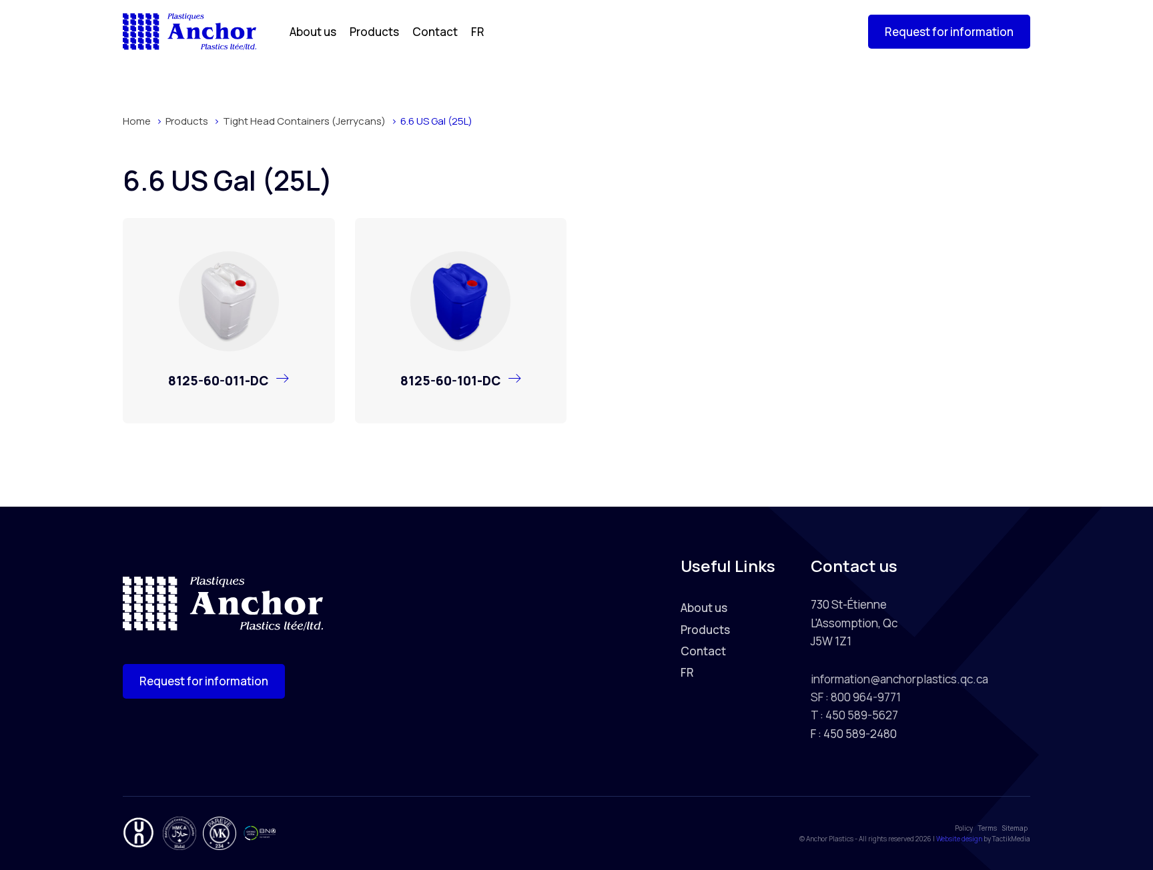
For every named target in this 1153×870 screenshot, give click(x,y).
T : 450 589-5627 (854, 715)
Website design (959, 838)
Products (374, 31)
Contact (435, 31)
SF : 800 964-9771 (856, 697)
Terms (987, 828)
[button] (949, 32)
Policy (964, 828)
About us (313, 31)
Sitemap (1015, 828)
